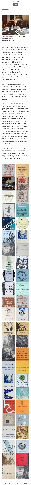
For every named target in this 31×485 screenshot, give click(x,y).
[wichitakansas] (8, 301)
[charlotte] (22, 210)
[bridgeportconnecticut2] (22, 314)
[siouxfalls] (22, 262)
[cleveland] (8, 367)
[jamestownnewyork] (8, 419)
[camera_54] (22, 328)
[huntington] (22, 406)
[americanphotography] (22, 170)
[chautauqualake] (8, 223)
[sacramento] (8, 249)
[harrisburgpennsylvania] (22, 393)
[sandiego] (22, 249)
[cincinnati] (8, 236)
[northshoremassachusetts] (8, 459)
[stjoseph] (8, 275)
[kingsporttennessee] (8, 432)
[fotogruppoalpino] (22, 236)
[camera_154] (8, 328)
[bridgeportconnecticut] (8, 314)
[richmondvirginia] (8, 472)
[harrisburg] (8, 393)
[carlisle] (8, 210)
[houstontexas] (8, 406)
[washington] (22, 288)
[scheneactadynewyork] (8, 262)
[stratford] (22, 275)
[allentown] (8, 170)
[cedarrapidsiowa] (22, 354)
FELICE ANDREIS (15, 1)
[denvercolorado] (22, 367)
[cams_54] (8, 354)
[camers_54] (22, 341)
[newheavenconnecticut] (22, 446)
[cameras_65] (8, 341)
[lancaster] (22, 432)
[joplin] (22, 419)
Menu (15, 4)
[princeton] (22, 459)
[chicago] (22, 223)
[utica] (8, 288)
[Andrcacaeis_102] (22, 183)
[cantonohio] (22, 197)
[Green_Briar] (22, 380)
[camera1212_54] (8, 197)
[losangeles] (8, 446)
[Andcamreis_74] (8, 183)
